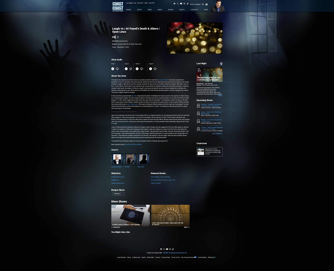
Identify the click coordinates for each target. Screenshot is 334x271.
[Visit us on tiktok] (188, 4)
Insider (170, 10)
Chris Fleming (206, 85)
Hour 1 (113, 64)
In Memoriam (136, 257)
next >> (187, 227)
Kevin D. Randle (218, 131)
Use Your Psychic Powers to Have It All (163, 180)
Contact (157, 257)
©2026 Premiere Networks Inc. (175, 253)
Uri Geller (131, 44)
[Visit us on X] (178, 4)
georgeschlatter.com (117, 177)
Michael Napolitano (207, 123)
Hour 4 (151, 64)
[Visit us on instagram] (184, 4)
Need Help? (150, 257)
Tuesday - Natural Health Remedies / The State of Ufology (212, 128)
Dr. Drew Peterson (206, 131)
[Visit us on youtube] (181, 4)
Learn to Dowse (156, 183)
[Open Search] (202, 4)
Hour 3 (138, 64)
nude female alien (132, 104)
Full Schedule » (217, 133)
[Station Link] (117, 7)
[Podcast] (221, 63)
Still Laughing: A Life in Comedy (160, 177)
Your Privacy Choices (187, 257)
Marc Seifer (217, 123)
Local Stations (121, 257)
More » (220, 95)
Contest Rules (202, 257)
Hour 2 (127, 64)
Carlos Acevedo (206, 107)
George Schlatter (123, 44)
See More (117, 193)
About (129, 257)
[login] (206, 4)
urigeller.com (115, 180)
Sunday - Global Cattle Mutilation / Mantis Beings (211, 113)
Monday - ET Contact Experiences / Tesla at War (211, 120)
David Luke (215, 115)
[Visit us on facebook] (174, 4)
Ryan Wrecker (208, 83)
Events (182, 10)
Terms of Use (175, 257)
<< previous (115, 227)
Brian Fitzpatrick (206, 115)
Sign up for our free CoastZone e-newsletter (212, 149)
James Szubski (216, 107)
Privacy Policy (166, 257)
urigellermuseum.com (117, 183)
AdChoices (211, 257)
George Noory (123, 41)
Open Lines (138, 44)
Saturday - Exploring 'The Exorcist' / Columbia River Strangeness (211, 105)
